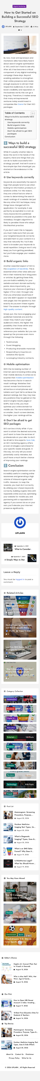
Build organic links (16, 125)
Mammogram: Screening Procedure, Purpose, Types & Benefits (25, 815)
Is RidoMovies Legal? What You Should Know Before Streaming (24, 863)
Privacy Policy (14, 1058)
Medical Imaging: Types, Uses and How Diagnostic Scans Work (18, 628)
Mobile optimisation (17, 128)
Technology (10, 891)
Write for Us (26, 1058)
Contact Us (19, 1054)
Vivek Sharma (14, 675)
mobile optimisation (25, 377)
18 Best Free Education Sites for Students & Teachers (26, 1014)
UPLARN (8, 26)
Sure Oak (30, 440)
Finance (9, 913)
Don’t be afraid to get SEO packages (19, 132)
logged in (20, 579)
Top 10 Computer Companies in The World (18, 896)
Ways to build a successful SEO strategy (19, 118)
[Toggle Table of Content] (31, 113)
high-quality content (13, 309)
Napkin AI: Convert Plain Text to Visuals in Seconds (25, 965)
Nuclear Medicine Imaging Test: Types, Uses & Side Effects (25, 827)
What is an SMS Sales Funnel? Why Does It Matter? (19, 604)
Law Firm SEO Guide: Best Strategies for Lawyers (17, 648)
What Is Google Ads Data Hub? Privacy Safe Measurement (19, 670)
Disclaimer (30, 1054)
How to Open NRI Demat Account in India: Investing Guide (24, 1002)
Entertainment (11, 935)
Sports (21, 935)
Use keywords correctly (18, 122)
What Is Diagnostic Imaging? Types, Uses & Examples (24, 839)
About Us (9, 1054)
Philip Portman (14, 609)
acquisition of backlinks (17, 269)
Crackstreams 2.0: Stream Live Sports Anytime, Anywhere (19, 941)
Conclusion (10, 137)
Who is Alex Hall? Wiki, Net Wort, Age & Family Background (25, 978)
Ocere (20, 104)
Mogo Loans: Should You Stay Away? (18, 918)
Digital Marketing (19, 6)
